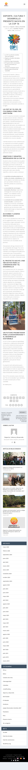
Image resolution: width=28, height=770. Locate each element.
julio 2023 (5, 608)
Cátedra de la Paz (8, 677)
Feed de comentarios (8, 740)
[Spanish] (21, 758)
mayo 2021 (6, 623)
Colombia (15, 28)
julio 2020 (5, 638)
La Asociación (9, 755)
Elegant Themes (12, 750)
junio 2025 (5, 558)
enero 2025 (6, 570)
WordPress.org (7, 743)
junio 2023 (5, 611)
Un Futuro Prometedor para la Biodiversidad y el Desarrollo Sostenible (12, 69)
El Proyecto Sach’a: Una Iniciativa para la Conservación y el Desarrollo (12, 64)
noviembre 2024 (7, 573)
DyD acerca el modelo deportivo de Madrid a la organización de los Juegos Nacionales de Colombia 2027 (13, 489)
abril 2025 (5, 562)
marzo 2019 (6, 661)
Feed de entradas (7, 736)
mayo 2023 (6, 615)
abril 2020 (5, 649)
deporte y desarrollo (8, 693)
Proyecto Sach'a (7, 719)
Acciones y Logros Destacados (12, 61)
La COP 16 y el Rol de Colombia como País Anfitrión (12, 55)
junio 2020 (5, 642)
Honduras (5, 704)
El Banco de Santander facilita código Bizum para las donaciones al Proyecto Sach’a (14, 512)
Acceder (5, 732)
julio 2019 (5, 653)
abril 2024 (5, 600)
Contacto (10, 758)
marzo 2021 (6, 630)
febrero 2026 (6, 551)
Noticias (5, 758)
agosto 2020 (6, 634)
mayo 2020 (6, 645)
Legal (14, 758)
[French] (24, 758)
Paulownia (6, 712)
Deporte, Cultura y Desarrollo (17, 26)
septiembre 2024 (7, 581)
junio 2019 (5, 657)
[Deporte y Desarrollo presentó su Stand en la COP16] (14, 458)
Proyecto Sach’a (17, 755)
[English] (18, 758)
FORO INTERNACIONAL (9, 757)
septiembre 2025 (7, 554)
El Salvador (6, 700)
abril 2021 (5, 626)
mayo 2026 (6, 547)
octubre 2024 (6, 577)
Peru (4, 715)
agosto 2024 (6, 585)
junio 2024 (5, 592)
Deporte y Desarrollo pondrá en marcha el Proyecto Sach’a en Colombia (12, 532)
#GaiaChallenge (20, 757)
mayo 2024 (6, 596)
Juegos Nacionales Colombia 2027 (12, 708)
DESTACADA (6, 696)
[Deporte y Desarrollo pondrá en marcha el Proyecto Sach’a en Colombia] (14, 522)
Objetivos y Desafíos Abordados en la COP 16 (12, 58)
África (4, 670)
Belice (4, 674)
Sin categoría (6, 723)
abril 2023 (5, 619)
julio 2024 (5, 589)
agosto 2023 (6, 604)
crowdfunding (7, 689)
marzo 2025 (6, 566)
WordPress (14, 752)
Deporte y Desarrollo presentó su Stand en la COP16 (12, 468)
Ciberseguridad (7, 681)
